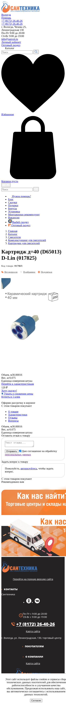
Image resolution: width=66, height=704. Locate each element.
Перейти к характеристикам (17, 383)
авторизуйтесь (28, 468)
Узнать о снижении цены (18, 393)
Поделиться (46, 272)
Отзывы (12, 417)
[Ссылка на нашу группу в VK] (37, 602)
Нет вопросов (10, 272)
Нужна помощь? (21, 196)
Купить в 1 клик (10, 396)
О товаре (13, 411)
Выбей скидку (20, 222)
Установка (14, 211)
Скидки (12, 202)
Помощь (6, 17)
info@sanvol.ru (9, 39)
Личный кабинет (11, 42)
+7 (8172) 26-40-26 (12, 20)
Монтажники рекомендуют (24, 214)
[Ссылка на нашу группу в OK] (28, 602)
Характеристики (17, 414)
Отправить (11, 451)
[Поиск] (36, 52)
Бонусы (12, 208)
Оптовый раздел (10, 45)
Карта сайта (33, 663)
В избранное (29, 272)
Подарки (13, 205)
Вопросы (13, 420)
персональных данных (18, 454)
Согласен (36, 700)
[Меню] (5, 185)
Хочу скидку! (9, 390)
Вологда (6, 14)
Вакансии (13, 217)
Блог (11, 199)
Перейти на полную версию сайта (33, 579)
